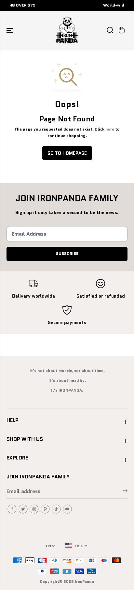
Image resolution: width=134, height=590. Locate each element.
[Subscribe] (125, 491)
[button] (10, 30)
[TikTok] (56, 509)
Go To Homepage (67, 153)
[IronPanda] (67, 30)
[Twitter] (23, 509)
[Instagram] (34, 509)
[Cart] (121, 30)
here (109, 129)
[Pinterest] (45, 509)
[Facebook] (12, 509)
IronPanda (84, 581)
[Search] (110, 30)
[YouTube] (67, 509)
